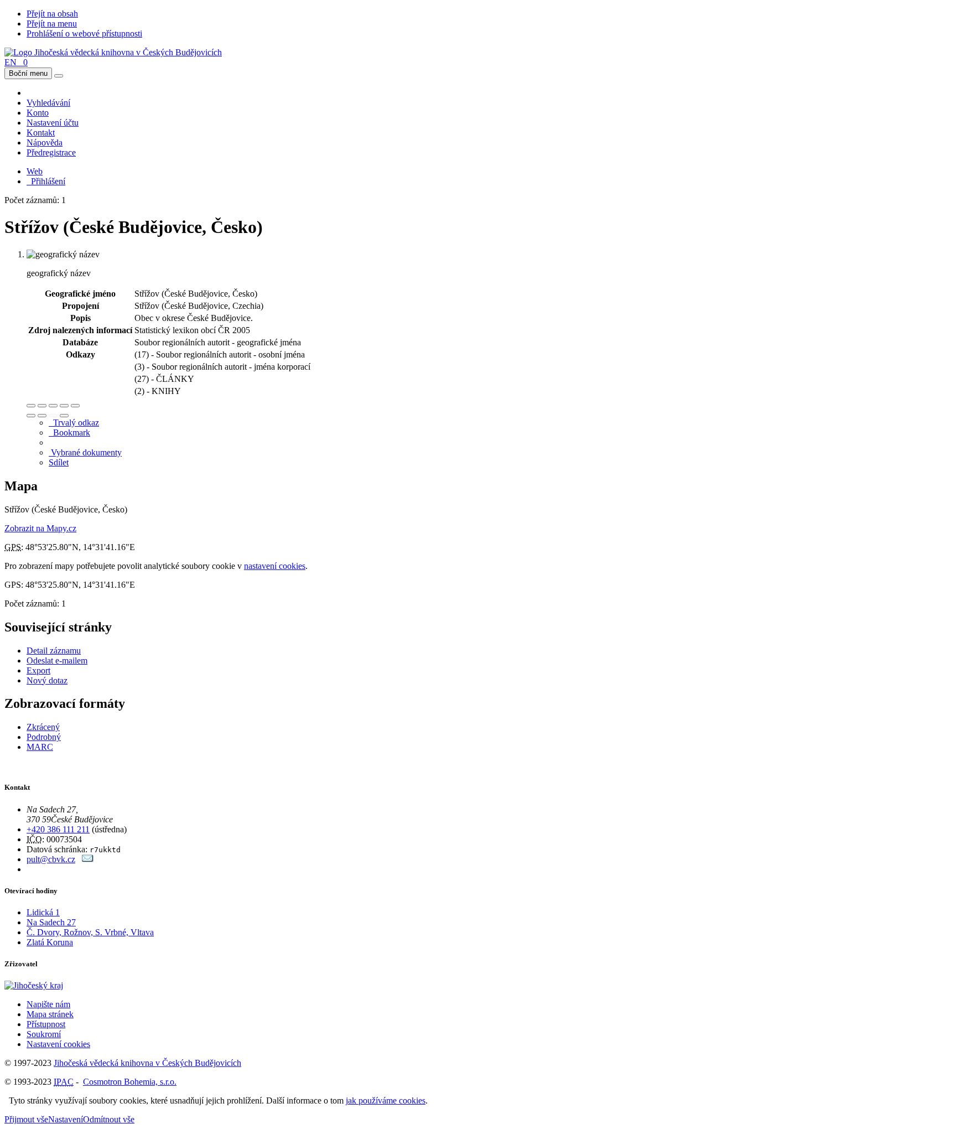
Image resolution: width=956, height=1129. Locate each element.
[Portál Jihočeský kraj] (47, 985)
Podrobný (44, 737)
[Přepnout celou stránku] (64, 405)
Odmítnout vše (108, 1119)
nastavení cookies (274, 566)
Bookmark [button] (69, 432)
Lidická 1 (43, 912)
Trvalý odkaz (74, 422)
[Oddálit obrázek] (42, 405)
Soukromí (44, 1034)
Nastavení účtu (53, 122)
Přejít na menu (52, 23)
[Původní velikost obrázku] (53, 405)
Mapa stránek (50, 1014)
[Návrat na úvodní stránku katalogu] (113, 52)
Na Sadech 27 (51, 922)
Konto (38, 112)
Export (38, 670)
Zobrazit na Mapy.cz (40, 528)
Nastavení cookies (58, 1044)
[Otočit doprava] (42, 415)
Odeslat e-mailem (57, 660)
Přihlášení (46, 181)
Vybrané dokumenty (85, 452)
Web (35, 171)
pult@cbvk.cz (51, 859)
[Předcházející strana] (53, 415)
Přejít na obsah (52, 13)
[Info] (75, 405)
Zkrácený (43, 727)
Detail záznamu (54, 650)
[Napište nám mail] (87, 859)
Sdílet (59, 462)
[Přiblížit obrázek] (31, 405)
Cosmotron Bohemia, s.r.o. (129, 1081)
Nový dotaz (47, 680)
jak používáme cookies (385, 1100)
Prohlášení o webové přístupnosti (84, 33)
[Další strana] (64, 415)
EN (10, 62)
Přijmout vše (26, 1119)
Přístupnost (46, 1024)
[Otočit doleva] (31, 415)
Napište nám (48, 1004)
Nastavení (65, 1119)
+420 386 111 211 (58, 829)
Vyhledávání (48, 102)
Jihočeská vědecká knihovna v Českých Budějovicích (147, 1063)
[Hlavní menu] (58, 75)
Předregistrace (51, 152)
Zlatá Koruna (50, 942)
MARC (40, 747)
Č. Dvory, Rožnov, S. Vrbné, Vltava (90, 932)
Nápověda (45, 142)
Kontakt (41, 132)
